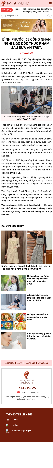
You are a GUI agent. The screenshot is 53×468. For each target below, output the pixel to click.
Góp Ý (19, 363)
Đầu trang (30, 363)
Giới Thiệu (9, 363)
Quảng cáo (43, 363)
